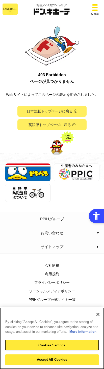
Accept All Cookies (52, 359)
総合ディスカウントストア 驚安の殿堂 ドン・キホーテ (52, 10)
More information (82, 332)
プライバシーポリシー (52, 282)
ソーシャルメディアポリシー (52, 291)
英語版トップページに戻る (50, 125)
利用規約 (52, 274)
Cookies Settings (51, 345)
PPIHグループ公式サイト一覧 (52, 300)
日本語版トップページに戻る (50, 111)
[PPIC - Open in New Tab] (76, 178)
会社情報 (52, 265)
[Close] (97, 314)
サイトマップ (52, 246)
